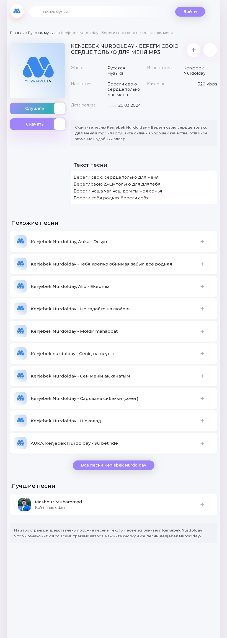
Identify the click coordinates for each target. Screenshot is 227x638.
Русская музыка (43, 32)
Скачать (35, 124)
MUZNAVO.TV (17, 11)
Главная (17, 32)
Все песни (113, 465)
